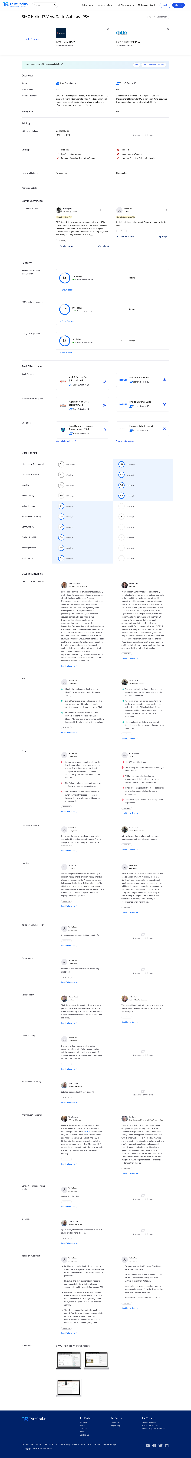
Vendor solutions (105, 5)
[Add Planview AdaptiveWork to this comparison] (164, 428)
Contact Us (84, 1435)
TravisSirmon (73, 1083)
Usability (25, 485)
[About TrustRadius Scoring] (58, 83)
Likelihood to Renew (30, 475)
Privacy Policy (51, 1445)
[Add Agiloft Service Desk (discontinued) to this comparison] (104, 381)
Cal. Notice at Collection (90, 1445)
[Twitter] (160, 1446)
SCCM (87, 1132)
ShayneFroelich (73, 997)
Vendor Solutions (149, 1422)
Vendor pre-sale (28, 558)
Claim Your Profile (149, 1426)
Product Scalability (29, 537)
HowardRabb (133, 583)
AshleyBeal (133, 997)
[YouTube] (148, 1446)
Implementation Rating (31, 516)
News (82, 1432)
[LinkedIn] (167, 1446)
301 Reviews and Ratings (64, 45)
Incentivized (61, 240)
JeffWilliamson (134, 753)
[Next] (166, 210)
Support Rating (28, 496)
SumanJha (72, 865)
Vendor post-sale (29, 548)
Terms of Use (27, 1445)
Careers (83, 1429)
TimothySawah (73, 1117)
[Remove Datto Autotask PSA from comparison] (168, 29)
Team (82, 1426)
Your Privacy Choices (68, 1445)
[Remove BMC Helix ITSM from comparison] (108, 29)
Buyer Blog (115, 1426)
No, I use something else (153, 65)
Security (39, 1445)
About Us (83, 1422)
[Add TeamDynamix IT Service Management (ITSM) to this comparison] (104, 429)
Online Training (28, 506)
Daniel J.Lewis (133, 680)
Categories (86, 5)
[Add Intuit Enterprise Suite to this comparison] (164, 379)
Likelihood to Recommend (33, 464)
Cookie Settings (109, 1445)
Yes (136, 65)
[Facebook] (154, 1446)
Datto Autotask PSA (128, 42)
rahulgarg (67, 209)
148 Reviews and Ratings (124, 45)
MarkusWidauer (74, 583)
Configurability (28, 527)
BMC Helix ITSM (65, 42)
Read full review (68, 666)
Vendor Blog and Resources (153, 1429)
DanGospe (132, 1117)
